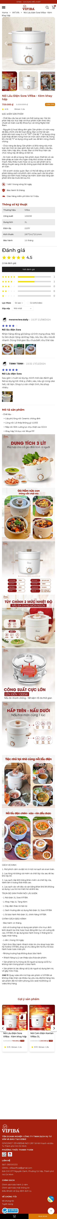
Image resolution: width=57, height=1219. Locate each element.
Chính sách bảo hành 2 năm (15, 1184)
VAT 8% (17, 12)
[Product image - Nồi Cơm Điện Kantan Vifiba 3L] (42, 1017)
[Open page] (28, 7)
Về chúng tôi (8, 1201)
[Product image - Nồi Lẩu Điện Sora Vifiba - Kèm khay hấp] (15, 1017)
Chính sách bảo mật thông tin (16, 1188)
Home (6, 12)
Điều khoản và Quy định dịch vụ (16, 1191)
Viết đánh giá (29, 269)
